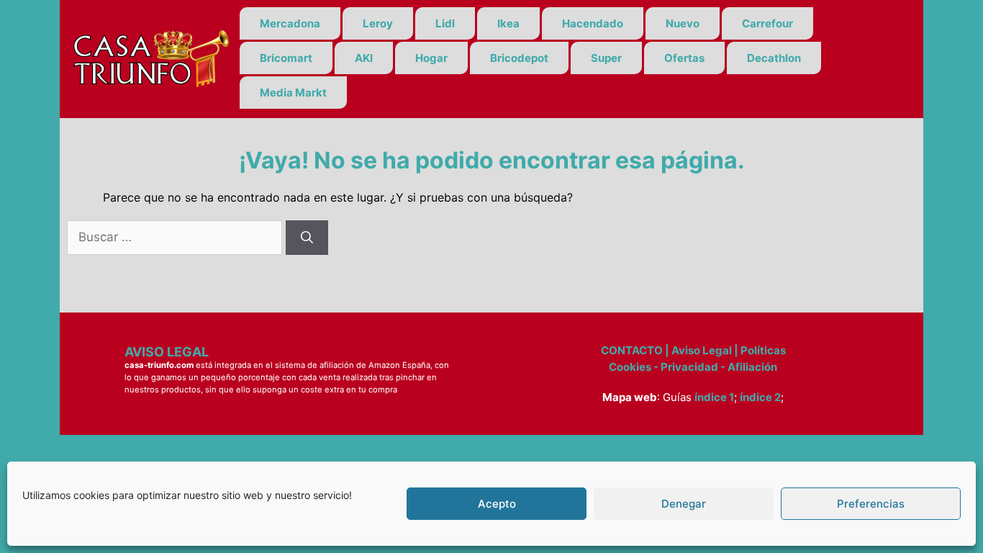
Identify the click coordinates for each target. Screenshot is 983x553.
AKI (364, 58)
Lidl (445, 23)
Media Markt (293, 92)
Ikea (508, 23)
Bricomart (286, 58)
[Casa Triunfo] (149, 57)
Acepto (497, 504)
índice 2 (760, 397)
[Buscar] (307, 237)
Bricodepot (519, 58)
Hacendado (592, 23)
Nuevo (682, 23)
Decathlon (774, 58)
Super (606, 58)
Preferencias (871, 504)
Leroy (378, 23)
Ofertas (684, 58)
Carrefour (767, 23)
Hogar (431, 58)
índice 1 (714, 397)
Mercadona (290, 23)
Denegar (683, 504)
